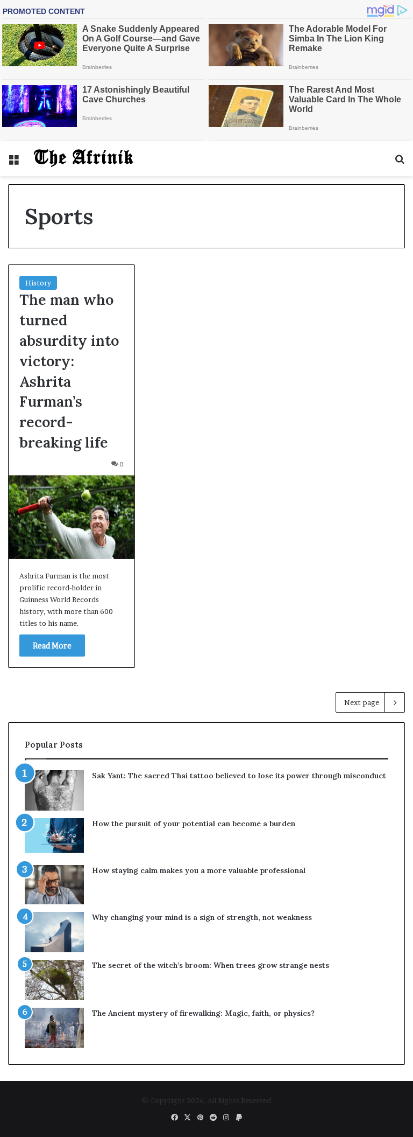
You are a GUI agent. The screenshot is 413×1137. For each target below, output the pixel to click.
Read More (52, 645)
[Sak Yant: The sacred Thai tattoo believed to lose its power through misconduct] (54, 790)
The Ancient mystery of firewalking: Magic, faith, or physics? (203, 1013)
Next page (361, 702)
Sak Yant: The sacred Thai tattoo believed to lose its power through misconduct (239, 775)
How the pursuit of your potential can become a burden (193, 823)
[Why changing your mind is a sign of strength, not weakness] (54, 932)
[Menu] (13, 162)
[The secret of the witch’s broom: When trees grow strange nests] (54, 980)
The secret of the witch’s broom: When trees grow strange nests (210, 965)
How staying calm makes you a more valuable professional (198, 870)
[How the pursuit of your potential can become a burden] (54, 837)
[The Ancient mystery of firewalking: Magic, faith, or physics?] (54, 1028)
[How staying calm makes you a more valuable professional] (54, 884)
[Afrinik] (84, 158)
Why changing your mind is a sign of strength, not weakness (202, 917)
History (38, 282)
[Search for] (399, 162)
